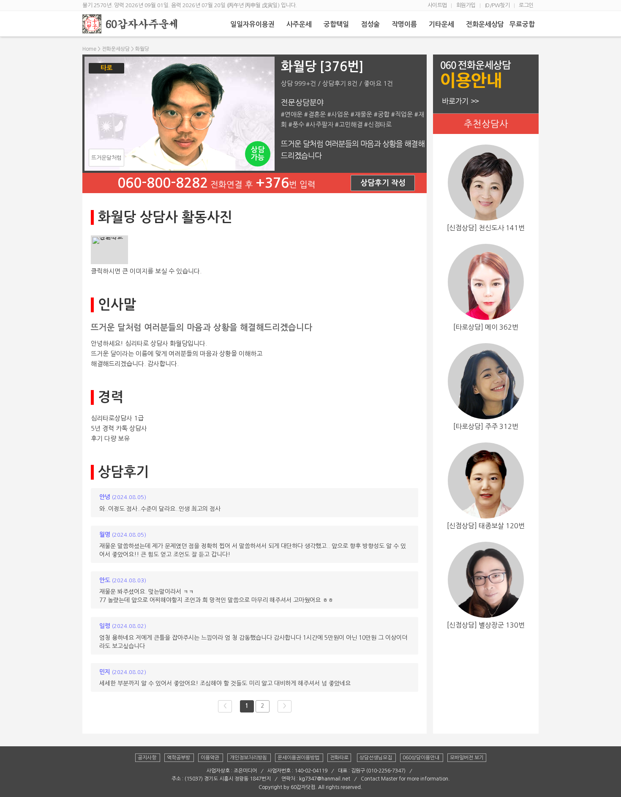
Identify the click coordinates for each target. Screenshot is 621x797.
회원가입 (466, 5)
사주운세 (299, 24)
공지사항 (148, 757)
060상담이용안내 (422, 757)
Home (89, 49)
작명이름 (405, 24)
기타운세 (442, 24)
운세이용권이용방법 (299, 757)
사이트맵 (438, 5)
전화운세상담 (486, 24)
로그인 (527, 5)
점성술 (371, 24)
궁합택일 (337, 24)
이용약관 (211, 757)
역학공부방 (179, 757)
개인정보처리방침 (249, 757)
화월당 (142, 49)
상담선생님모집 (376, 757)
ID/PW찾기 (498, 5)
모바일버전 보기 (467, 757)
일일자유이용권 (253, 24)
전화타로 (339, 757)
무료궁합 (523, 24)
